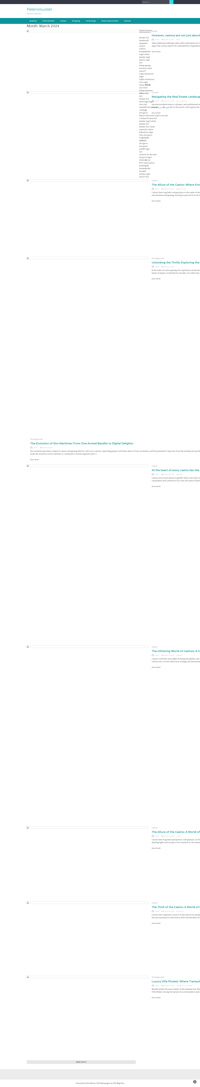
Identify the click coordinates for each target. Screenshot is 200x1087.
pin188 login (144, 149)
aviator (142, 46)
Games (63, 21)
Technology (91, 21)
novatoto (180, 911)
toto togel (143, 82)
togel (141, 77)
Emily (157, 189)
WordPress (91, 1083)
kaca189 (142, 171)
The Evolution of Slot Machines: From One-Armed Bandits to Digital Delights (81, 443)
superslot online (146, 129)
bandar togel (144, 57)
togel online (144, 54)
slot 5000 (143, 88)
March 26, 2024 (168, 911)
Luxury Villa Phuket (184, 985)
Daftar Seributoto (147, 79)
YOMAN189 (144, 138)
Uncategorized (158, 258)
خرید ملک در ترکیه (181, 101)
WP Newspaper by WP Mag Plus (110, 1083)
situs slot (143, 104)
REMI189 (142, 141)
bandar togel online (147, 121)
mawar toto (181, 189)
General (127, 21)
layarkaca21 (144, 40)
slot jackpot (152, 107)
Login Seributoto (146, 74)
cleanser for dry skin (148, 155)
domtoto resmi (145, 68)
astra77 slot (144, 177)
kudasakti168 (144, 52)
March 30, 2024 (168, 189)
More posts (81, 1062)
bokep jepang (145, 65)
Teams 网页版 (145, 85)
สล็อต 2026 (143, 93)
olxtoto (142, 49)
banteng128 (144, 166)
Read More (156, 201)
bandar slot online (147, 127)
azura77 (142, 71)
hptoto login (144, 60)
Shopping (76, 21)
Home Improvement (109, 21)
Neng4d (179, 474)
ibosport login (145, 157)
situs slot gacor (145, 135)
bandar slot (144, 38)
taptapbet (143, 43)
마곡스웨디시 (144, 160)
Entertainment (49, 21)
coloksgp (143, 110)
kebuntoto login (146, 132)
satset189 (143, 107)
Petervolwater (39, 9)
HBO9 (178, 836)
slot (140, 63)
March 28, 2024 (168, 267)
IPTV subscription (147, 163)
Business (33, 21)
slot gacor (143, 113)
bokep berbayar (146, 91)
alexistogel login (146, 102)
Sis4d (178, 39)
